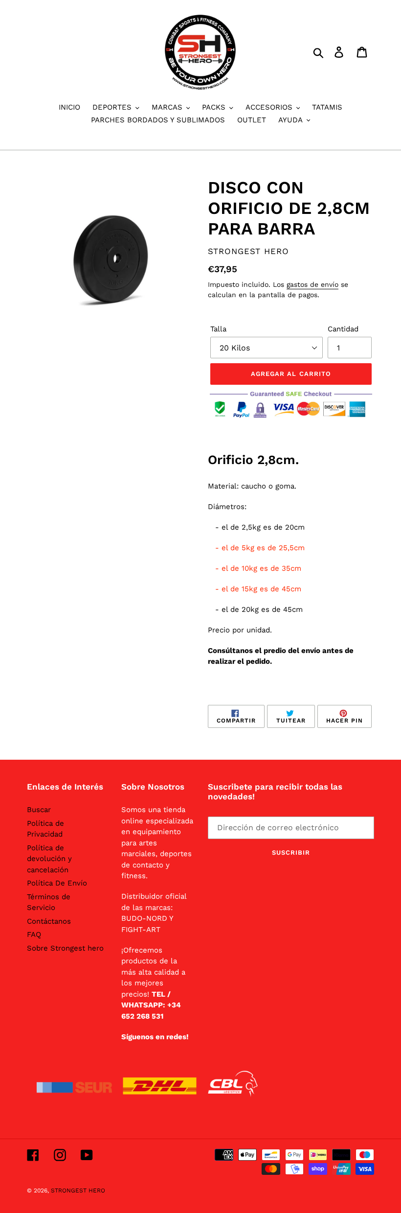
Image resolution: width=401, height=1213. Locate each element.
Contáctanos (49, 921)
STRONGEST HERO (78, 1190)
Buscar (39, 809)
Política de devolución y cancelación (49, 858)
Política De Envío (57, 883)
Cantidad (343, 329)
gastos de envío (312, 284)
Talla (218, 329)
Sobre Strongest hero (65, 948)
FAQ (34, 934)
